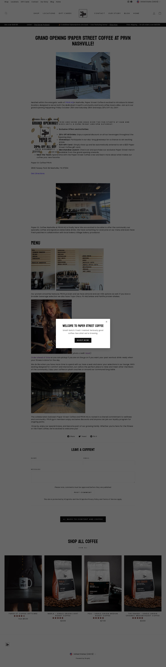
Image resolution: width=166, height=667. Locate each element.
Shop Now (83, 340)
